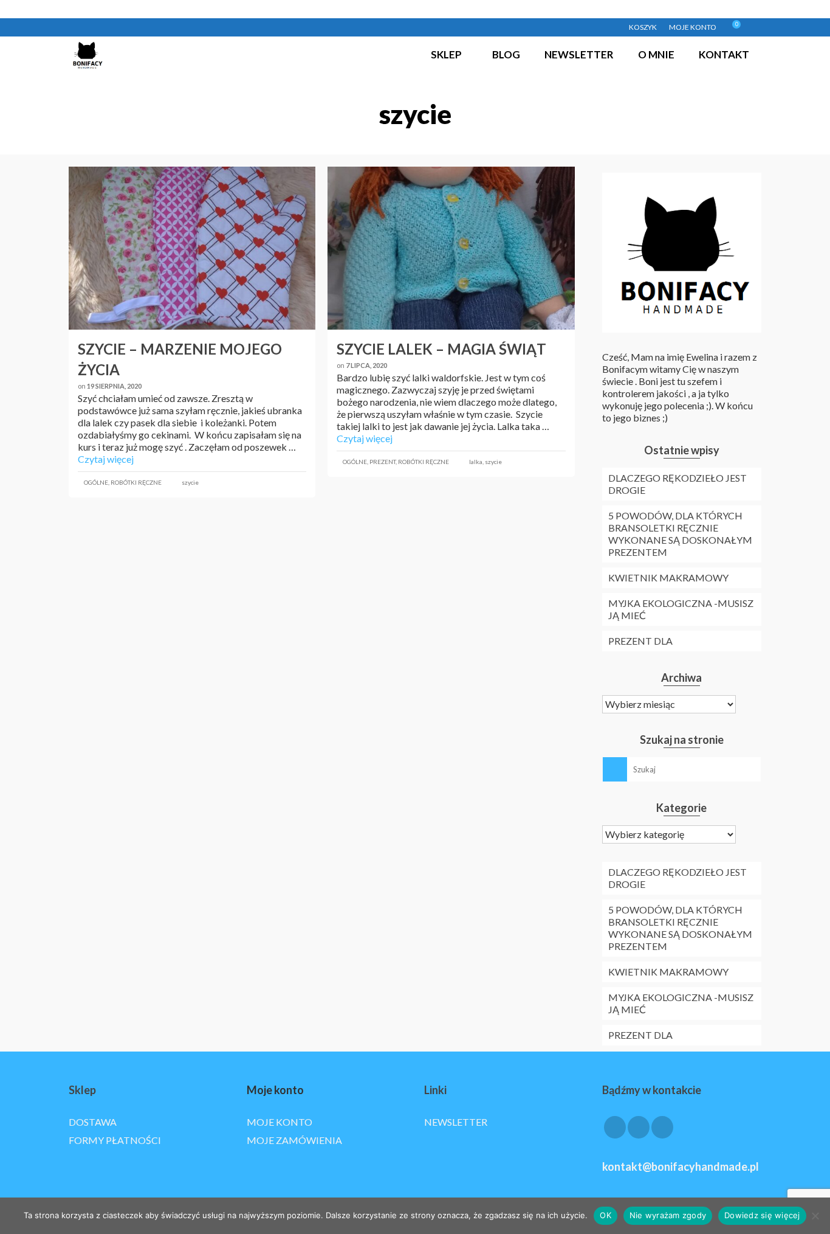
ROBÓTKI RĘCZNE (136, 482)
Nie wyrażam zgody (667, 1215)
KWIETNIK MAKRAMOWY (668, 577)
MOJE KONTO (279, 1122)
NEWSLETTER (455, 1122)
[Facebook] (615, 1127)
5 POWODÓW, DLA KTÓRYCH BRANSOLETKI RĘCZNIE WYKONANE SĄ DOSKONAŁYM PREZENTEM (680, 534)
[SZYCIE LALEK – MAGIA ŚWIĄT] (451, 248)
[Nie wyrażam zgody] (815, 1216)
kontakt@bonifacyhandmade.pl (680, 1166)
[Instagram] (639, 1127)
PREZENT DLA (640, 640)
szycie (190, 482)
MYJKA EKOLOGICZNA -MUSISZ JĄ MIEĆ (680, 609)
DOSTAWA (93, 1122)
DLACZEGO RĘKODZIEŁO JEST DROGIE (677, 484)
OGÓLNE (96, 482)
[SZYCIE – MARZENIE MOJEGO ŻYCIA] (192, 248)
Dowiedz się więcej (762, 1215)
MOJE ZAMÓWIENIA (294, 1140)
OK (605, 1215)
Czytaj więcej (106, 459)
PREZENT (382, 461)
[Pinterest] (662, 1127)
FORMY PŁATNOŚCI (115, 1140)
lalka (475, 461)
